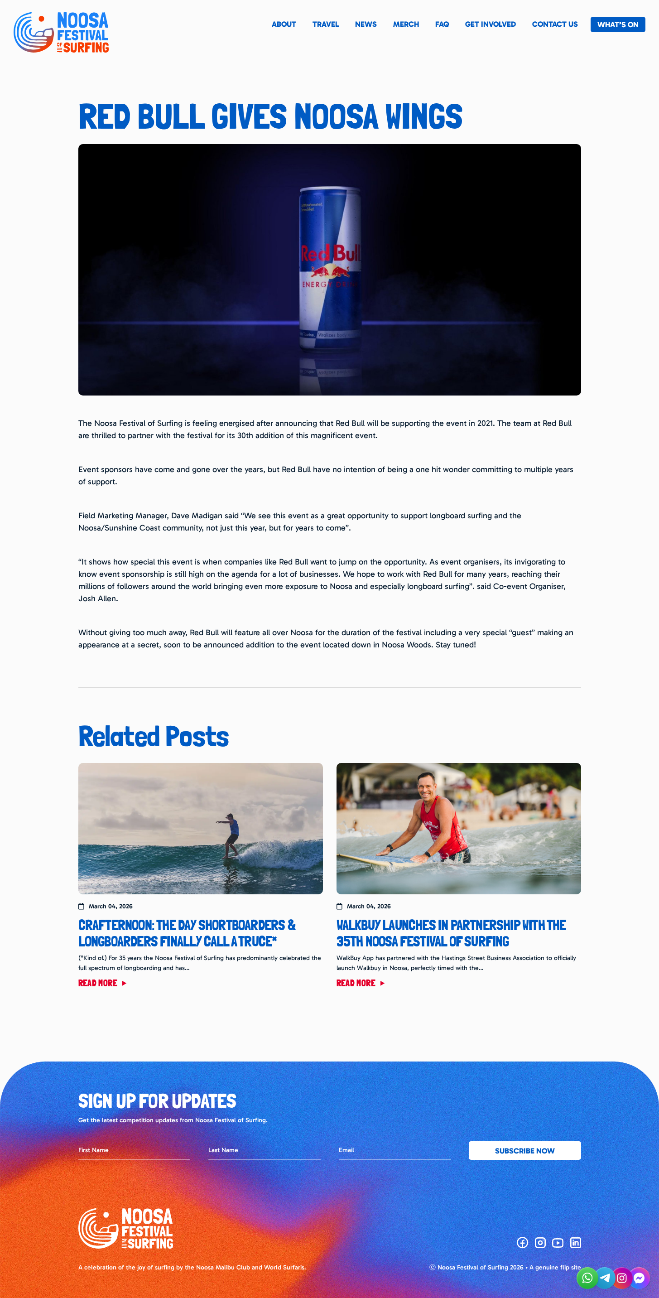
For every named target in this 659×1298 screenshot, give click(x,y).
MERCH (406, 24)
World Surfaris (284, 1267)
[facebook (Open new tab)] (523, 1243)
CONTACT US (555, 24)
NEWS (366, 24)
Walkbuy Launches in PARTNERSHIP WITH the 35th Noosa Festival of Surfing (451, 933)
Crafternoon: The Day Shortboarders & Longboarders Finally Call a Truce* (186, 933)
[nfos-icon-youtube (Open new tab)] (558, 1243)
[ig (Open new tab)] (540, 1242)
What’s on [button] (618, 24)
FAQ (442, 24)
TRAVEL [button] (326, 24)
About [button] (284, 24)
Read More (99, 983)
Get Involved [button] (490, 24)
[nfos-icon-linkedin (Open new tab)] (575, 1242)
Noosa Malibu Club (223, 1267)
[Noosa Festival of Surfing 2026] (61, 32)
